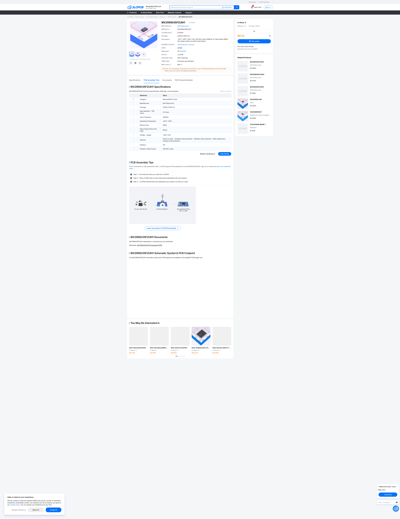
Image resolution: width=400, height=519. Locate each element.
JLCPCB (130, 17)
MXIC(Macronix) (183, 26)
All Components (151, 17)
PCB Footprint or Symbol (186, 44)
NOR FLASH (172, 17)
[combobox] (194, 7)
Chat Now (388, 495)
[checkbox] (133, 99)
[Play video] (162, 205)
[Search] (236, 7)
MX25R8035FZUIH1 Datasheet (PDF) (149, 245)
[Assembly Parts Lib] (135, 7)
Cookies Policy (15, 505)
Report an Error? (225, 91)
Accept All (53, 510)
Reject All (35, 510)
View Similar (224, 154)
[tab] (135, 80)
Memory (162, 17)
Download (182, 51)
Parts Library (139, 17)
